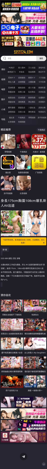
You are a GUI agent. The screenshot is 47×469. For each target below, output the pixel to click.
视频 (3, 79)
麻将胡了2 (12, 72)
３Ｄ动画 (41, 77)
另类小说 (21, 112)
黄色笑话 (31, 112)
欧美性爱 (41, 87)
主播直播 (31, 82)
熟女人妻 (11, 82)
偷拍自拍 (21, 87)
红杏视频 (11, 122)
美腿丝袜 (11, 102)
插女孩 (11, 117)
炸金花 (21, 72)
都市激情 (11, 107)
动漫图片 (41, 97)
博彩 (3, 69)
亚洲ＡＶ (11, 77)
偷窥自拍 (11, 97)
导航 (3, 119)
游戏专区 (41, 67)
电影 (3, 89)
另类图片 (41, 102)
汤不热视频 (42, 117)
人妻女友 (31, 107)
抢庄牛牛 (41, 72)
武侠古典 (41, 107)
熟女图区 (31, 102)
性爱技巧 (41, 112)
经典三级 (21, 92)
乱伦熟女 (31, 92)
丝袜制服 (21, 82)
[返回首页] (43, 464)
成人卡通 (31, 87)
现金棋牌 (31, 72)
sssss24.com (23, 52)
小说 (3, 109)
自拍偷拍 (21, 77)
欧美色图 (31, 97)
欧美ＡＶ (31, 77)
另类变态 (41, 92)
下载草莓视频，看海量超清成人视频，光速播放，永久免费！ (24, 241)
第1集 (5, 249)
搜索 (41, 58)
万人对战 (31, 67)
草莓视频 (31, 117)
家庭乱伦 (21, 107)
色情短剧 (21, 122)
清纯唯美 (21, 102)
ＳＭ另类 (41, 82)
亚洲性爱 (11, 87)
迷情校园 (11, 112)
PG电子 (12, 67)
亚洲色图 (21, 97)
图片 (3, 99)
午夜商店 (21, 117)
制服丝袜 (11, 92)
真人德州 (21, 67)
